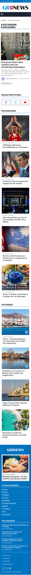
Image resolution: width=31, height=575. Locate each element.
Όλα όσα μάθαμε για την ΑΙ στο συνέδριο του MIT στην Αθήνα (14, 219)
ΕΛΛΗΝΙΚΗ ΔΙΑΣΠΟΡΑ (9, 503)
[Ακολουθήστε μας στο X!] (27, 1)
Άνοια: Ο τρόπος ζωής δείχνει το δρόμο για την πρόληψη (15, 295)
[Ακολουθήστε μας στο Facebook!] (24, 1)
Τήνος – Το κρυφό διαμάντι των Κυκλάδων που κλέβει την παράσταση (14, 341)
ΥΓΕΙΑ (4, 512)
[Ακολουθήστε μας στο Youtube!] (30, 1)
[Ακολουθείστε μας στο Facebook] (3, 568)
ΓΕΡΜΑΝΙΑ (5, 495)
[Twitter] (15, 102)
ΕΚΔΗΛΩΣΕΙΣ (6, 514)
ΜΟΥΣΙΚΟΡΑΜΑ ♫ (7, 83)
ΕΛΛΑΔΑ (4, 489)
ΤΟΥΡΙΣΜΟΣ (7, 305)
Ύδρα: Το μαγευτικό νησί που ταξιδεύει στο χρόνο (14, 404)
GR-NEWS (8, 572)
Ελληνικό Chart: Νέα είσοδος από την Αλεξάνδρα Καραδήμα (13, 64)
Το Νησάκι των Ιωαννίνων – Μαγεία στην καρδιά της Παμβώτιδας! (14, 373)
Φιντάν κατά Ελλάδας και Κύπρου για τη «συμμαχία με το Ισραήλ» (15, 258)
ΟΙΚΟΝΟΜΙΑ (6, 500)
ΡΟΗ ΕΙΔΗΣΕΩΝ (8, 111)
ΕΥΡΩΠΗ (4, 492)
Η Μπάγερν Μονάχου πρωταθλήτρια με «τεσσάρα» (15, 146)
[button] (30, 14)
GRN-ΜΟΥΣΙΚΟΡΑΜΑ (11, 78)
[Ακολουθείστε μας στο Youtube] (10, 568)
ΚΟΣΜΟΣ (5, 506)
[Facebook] (6, 102)
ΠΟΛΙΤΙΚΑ (5, 498)
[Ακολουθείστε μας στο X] (6, 568)
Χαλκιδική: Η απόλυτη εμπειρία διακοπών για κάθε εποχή (14, 435)
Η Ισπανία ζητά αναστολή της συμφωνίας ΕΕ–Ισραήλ (15, 182)
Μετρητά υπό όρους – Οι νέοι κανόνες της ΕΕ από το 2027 (15, 478)
